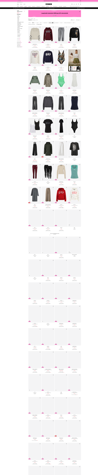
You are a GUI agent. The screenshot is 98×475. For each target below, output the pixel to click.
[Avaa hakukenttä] (70, 6)
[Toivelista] (78, 4)
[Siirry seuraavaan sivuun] (80, 286)
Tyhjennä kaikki (39, 24)
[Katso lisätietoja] (35, 116)
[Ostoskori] (80, 4)
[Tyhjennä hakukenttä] (80, 6)
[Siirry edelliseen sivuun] (76, 286)
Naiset (29, 18)
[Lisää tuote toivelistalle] (40, 27)
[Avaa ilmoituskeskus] (76, 4)
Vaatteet (32, 18)
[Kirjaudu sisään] (74, 4)
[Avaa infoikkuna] (80, 0)
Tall (34, 18)
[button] (73, 20)
